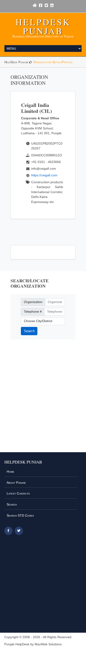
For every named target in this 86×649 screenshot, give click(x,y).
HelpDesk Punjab (43, 26)
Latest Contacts (18, 493)
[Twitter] (46, 5)
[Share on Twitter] (19, 531)
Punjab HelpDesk (16, 644)
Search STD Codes (20, 515)
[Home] (35, 5)
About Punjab (16, 482)
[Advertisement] (43, 399)
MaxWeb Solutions (48, 644)
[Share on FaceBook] (8, 531)
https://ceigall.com (44, 175)
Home (10, 471)
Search (29, 331)
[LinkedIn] (51, 5)
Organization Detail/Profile (52, 62)
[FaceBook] (40, 5)
